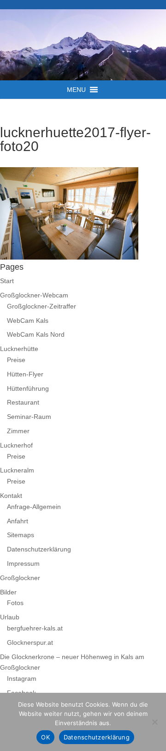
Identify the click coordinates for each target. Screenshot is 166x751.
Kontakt (11, 495)
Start (7, 281)
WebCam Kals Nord (36, 334)
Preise (16, 359)
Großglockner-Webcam (34, 295)
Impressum (23, 563)
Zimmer (18, 431)
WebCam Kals (27, 320)
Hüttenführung (28, 388)
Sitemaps (20, 535)
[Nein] (154, 722)
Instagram (21, 678)
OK (45, 737)
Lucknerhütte (19, 348)
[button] (76, 89)
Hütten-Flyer (25, 374)
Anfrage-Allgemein (34, 506)
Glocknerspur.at (30, 642)
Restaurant (23, 402)
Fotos (15, 602)
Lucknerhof (16, 445)
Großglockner (20, 577)
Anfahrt (17, 521)
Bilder (8, 592)
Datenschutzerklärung (39, 549)
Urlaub (9, 617)
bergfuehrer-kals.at (35, 628)
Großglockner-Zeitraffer (41, 306)
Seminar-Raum (29, 416)
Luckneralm (17, 470)
